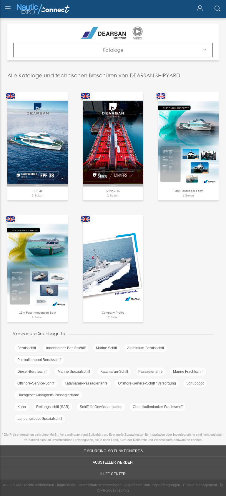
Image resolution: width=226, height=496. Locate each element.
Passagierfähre (150, 371)
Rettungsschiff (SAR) (52, 407)
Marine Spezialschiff (74, 371)
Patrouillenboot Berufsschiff (39, 360)
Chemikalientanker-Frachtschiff (157, 407)
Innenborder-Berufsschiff (66, 348)
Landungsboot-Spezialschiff (39, 419)
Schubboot (195, 383)
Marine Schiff (106, 348)
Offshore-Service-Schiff (35, 383)
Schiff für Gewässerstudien (101, 407)
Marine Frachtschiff (188, 371)
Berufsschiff (26, 348)
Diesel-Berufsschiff (32, 371)
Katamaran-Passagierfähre (86, 383)
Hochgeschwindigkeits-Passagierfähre (48, 395)
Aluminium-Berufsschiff (145, 348)
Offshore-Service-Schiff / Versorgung (147, 383)
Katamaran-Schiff (114, 371)
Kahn (21, 407)
